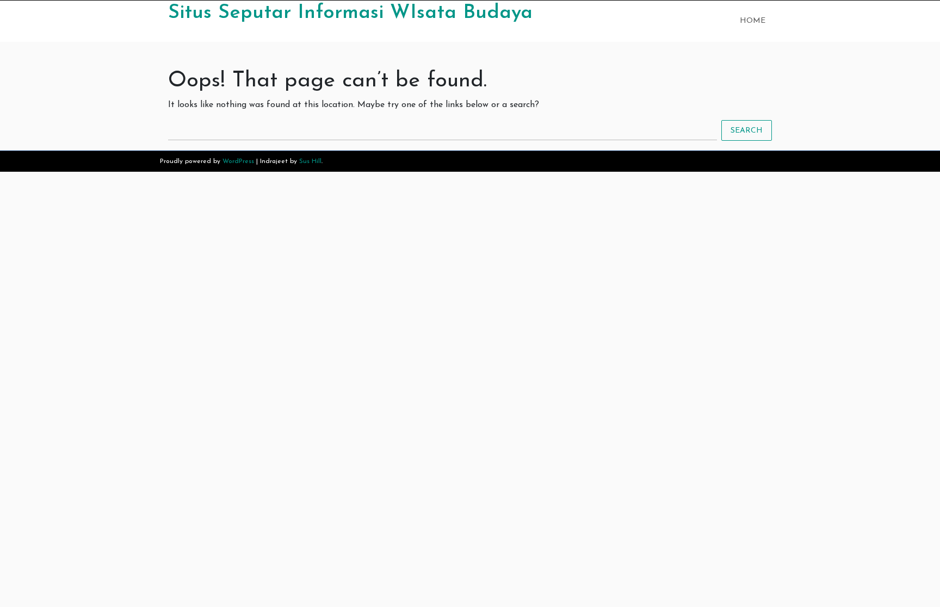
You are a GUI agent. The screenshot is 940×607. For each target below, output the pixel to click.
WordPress (238, 161)
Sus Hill (310, 161)
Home (752, 21)
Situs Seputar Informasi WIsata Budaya (350, 13)
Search (747, 131)
